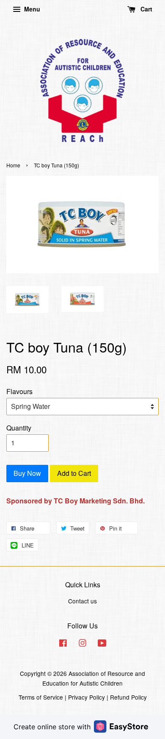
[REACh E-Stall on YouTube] (102, 644)
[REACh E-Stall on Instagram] (82, 644)
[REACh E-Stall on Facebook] (63, 644)
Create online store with (52, 726)
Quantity (18, 428)
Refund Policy (128, 697)
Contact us (82, 601)
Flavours (19, 391)
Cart (145, 9)
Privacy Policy (86, 697)
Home (13, 165)
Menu (31, 9)
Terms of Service (41, 697)
